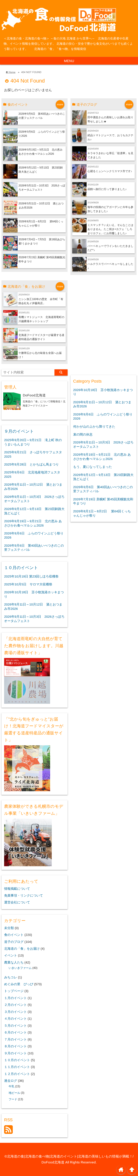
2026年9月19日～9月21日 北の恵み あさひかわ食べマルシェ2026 (33, 523)
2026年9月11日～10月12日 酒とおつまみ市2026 (33, 486)
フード (13, 1099)
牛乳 (11, 1086)
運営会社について (17, 902)
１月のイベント (15, 998)
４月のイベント (15, 1018)
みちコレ (10, 977)
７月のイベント (15, 1039)
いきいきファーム (20, 967)
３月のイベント (15, 1012)
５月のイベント (15, 1025)
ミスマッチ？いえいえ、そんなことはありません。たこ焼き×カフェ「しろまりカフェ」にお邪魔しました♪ (110, 229)
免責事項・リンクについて (23, 895)
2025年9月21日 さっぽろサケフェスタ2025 (33, 454)
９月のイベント (19, 431)
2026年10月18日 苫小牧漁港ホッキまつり (34, 594)
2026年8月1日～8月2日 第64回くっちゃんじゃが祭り (102, 513)
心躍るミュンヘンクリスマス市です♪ (110, 171)
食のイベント (14, 935)
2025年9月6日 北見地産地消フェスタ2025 (32, 474)
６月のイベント (15, 1032)
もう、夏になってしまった (92, 467)
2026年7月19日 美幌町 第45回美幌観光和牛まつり (103, 501)
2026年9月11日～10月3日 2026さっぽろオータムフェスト (34, 499)
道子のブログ (14, 942)
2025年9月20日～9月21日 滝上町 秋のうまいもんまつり (33, 442)
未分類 (9, 928)
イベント (10, 955)
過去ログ (10, 1081)
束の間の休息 (83, 434)
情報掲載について (17, 888)
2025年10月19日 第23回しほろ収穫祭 (31, 576)
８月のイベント (15, 1046)
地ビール (14, 1092)
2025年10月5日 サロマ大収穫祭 (28, 584)
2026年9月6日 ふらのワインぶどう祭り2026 (33, 535)
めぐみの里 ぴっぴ (18, 984)
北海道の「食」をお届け (22, 948)
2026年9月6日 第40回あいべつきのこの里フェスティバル (34, 547)
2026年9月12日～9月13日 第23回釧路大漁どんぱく (34, 511)
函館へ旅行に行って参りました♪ (107, 189)
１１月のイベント (17, 1067)
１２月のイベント (17, 1074)
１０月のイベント (21, 567)
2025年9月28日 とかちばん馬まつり (31, 464)
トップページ (14, 991)
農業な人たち (14, 962)
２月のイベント (15, 1005)
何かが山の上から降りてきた (94, 426)
